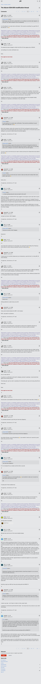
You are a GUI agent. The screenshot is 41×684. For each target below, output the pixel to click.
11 (33, 11)
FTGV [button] (4, 188)
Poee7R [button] (5, 43)
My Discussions (3, 666)
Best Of (2, 672)
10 (31, 11)
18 (37, 11)
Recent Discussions (4, 661)
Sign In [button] (4, 655)
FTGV (4, 619)
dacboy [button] (5, 239)
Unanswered (20, 670)
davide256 (5, 568)
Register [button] (10, 655)
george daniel (5, 19)
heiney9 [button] (5, 15)
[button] (39, 8)
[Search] (37, 1)
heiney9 (4, 121)
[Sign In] (39, 1)
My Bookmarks (20, 664)
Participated (3, 669)
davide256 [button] (5, 538)
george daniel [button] (6, 117)
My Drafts (20, 667)
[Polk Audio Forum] (20, 1)
